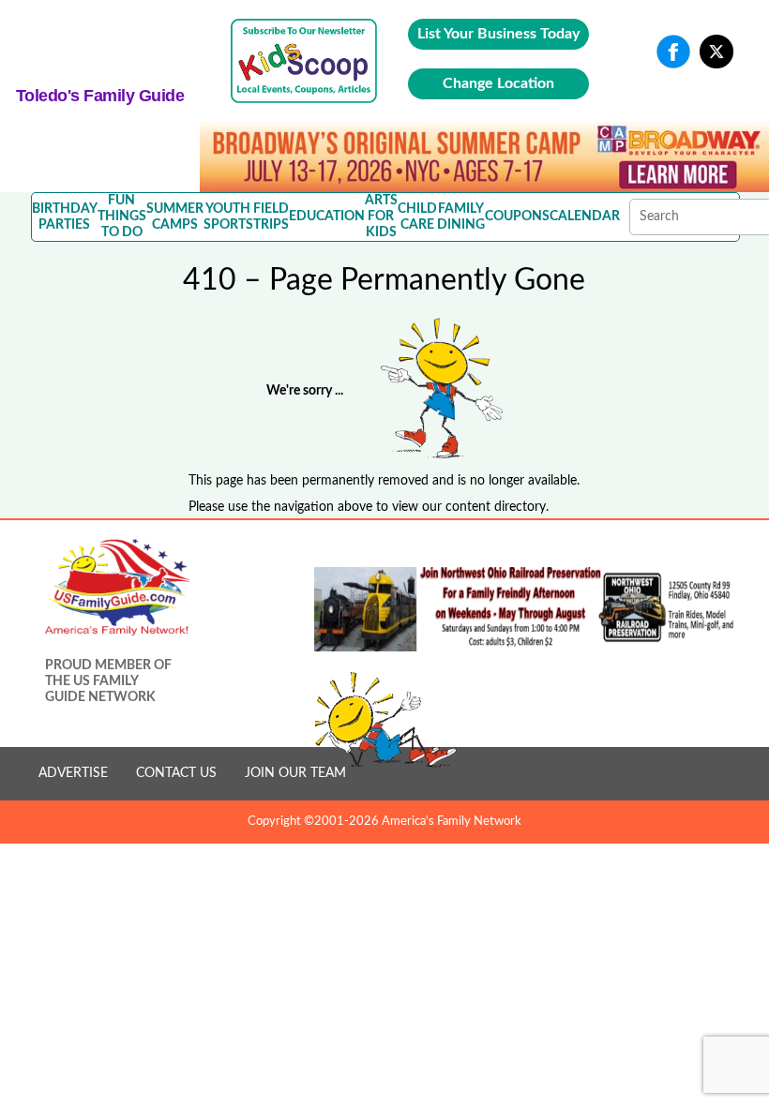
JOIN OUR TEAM (295, 773)
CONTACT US (176, 773)
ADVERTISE (73, 773)
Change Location (498, 83)
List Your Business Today (498, 33)
